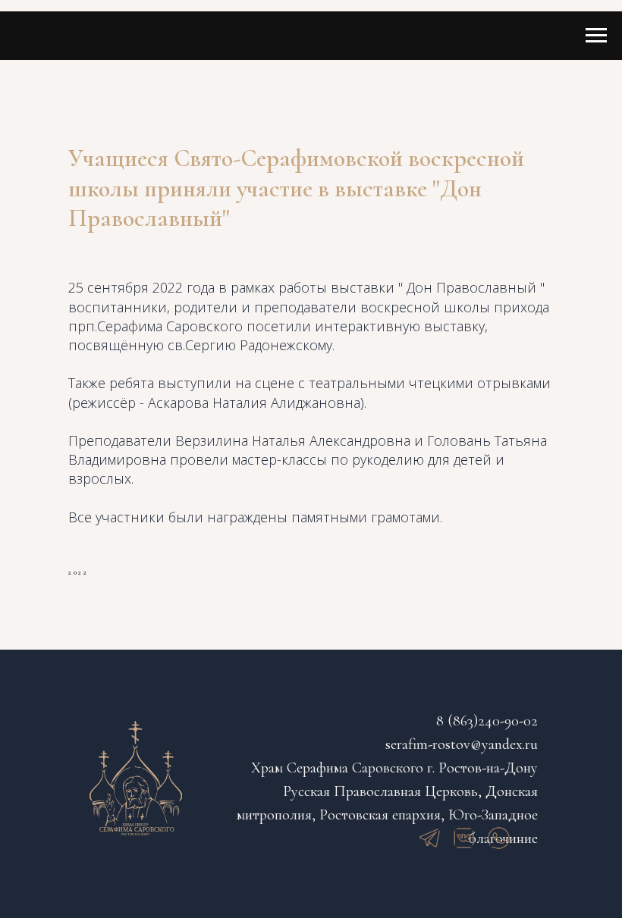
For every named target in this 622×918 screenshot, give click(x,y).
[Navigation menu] (596, 35)
